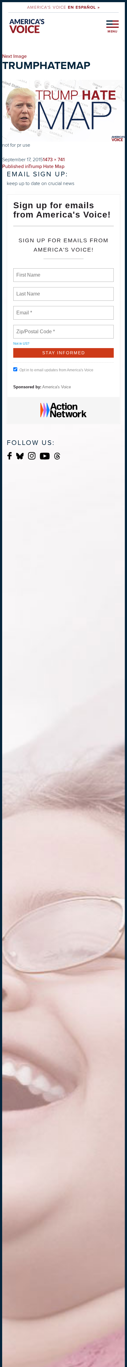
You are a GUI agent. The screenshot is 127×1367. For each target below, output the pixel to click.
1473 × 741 (54, 160)
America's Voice (63, 7)
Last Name (27, 290)
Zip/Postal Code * (34, 328)
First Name (28, 271)
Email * (23, 309)
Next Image (14, 56)
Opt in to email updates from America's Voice (56, 370)
